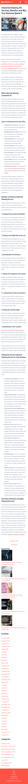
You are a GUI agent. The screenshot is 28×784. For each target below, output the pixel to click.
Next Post (14, 544)
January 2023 (5, 735)
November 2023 (5, 707)
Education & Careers (6, 746)
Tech (2, 760)
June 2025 (4, 654)
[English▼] (23, 2)
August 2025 (4, 649)
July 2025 (4, 652)
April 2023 (4, 726)
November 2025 (5, 641)
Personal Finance (6, 757)
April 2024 (4, 693)
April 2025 (4, 660)
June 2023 (4, 721)
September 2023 (5, 713)
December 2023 (5, 704)
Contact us (14, 774)
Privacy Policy (14, 776)
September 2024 (5, 679)
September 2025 (5, 646)
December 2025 (5, 638)
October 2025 (5, 643)
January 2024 (5, 701)
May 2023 (4, 724)
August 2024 (4, 682)
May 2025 (4, 657)
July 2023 (4, 718)
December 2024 (5, 671)
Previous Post (14, 541)
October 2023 (5, 710)
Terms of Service (14, 778)
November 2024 (5, 674)
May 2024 (4, 690)
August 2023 (4, 715)
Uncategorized (5, 763)
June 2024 (4, 688)
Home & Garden (5, 754)
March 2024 (4, 696)
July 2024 (4, 685)
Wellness (3, 765)
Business (3, 743)
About (14, 772)
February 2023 (5, 732)
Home (14, 770)
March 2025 (4, 663)
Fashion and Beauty (6, 752)
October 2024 (5, 677)
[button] (20, 2)
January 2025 (5, 668)
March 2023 (4, 729)
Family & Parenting (6, 749)
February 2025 (5, 666)
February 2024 (5, 699)
